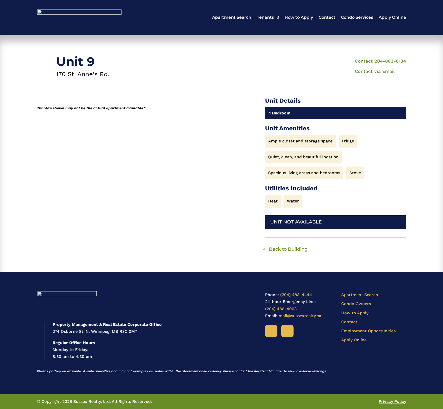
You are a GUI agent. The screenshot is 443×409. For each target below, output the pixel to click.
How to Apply (299, 17)
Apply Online (392, 17)
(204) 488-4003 (281, 308)
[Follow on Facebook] (271, 331)
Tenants (265, 17)
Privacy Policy (392, 401)
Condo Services (357, 17)
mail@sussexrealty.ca (300, 315)
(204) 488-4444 (296, 294)
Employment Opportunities (368, 330)
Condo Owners (356, 303)
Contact (327, 17)
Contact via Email (375, 71)
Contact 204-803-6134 (380, 61)
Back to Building (288, 249)
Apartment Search (231, 17)
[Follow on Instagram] (287, 331)
